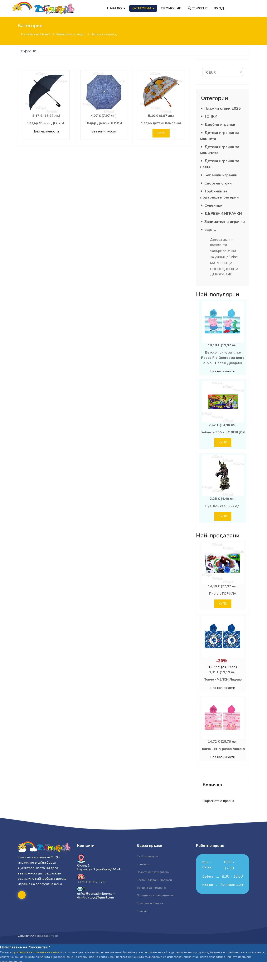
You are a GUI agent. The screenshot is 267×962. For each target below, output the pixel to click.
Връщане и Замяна (150, 903)
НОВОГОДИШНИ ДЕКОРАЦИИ (224, 272)
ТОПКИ (210, 116)
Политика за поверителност (156, 895)
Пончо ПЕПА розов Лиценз (222, 749)
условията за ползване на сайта (36, 952)
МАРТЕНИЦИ (221, 263)
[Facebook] (22, 895)
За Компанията (147, 856)
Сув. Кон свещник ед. (222, 506)
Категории (141, 8)
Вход (219, 8)
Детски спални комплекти (221, 242)
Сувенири (213, 205)
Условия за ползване (151, 888)
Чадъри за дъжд (223, 251)
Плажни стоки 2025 (222, 108)
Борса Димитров (46, 936)
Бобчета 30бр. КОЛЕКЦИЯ (223, 432)
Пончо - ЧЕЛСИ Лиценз (223, 679)
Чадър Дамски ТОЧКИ (104, 123)
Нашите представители (153, 872)
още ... (210, 229)
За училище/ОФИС (224, 257)
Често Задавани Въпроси (154, 880)
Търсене (199, 8)
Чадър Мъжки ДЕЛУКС (46, 123)
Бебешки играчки (220, 175)
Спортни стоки (218, 183)
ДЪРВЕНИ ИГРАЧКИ (223, 213)
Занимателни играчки (224, 221)
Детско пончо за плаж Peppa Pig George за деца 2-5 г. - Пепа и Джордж (222, 357)
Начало (114, 8)
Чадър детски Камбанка (161, 123)
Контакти (143, 864)
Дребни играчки (219, 124)
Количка (142, 911)
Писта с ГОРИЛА (222, 593)
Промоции (171, 8)
